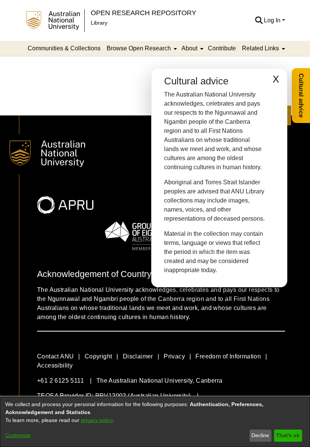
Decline (260, 435)
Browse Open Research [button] (139, 48)
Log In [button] (273, 20)
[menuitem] (141, 48)
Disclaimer (138, 356)
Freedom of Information (228, 356)
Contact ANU (55, 356)
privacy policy (97, 420)
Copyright (98, 356)
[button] (259, 20)
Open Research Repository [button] (143, 13)
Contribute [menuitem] (222, 48)
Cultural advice (301, 95)
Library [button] (99, 23)
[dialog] (155, 422)
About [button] (189, 48)
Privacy (174, 356)
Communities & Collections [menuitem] (64, 48)
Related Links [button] (260, 48)
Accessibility (55, 365)
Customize (18, 435)
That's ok (288, 435)
